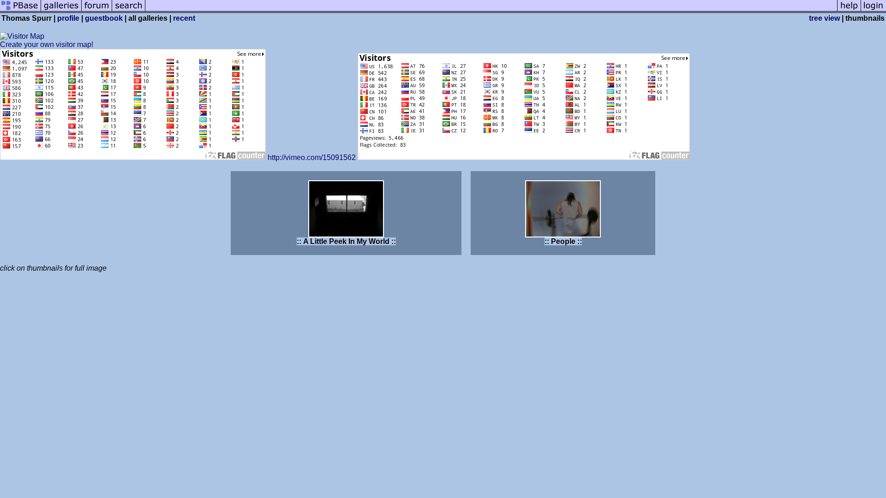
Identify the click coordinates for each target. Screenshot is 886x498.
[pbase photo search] (128, 10)
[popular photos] (491, 10)
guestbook (104, 18)
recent (184, 18)
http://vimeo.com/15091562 (312, 157)
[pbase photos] (20, 10)
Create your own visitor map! (46, 44)
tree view (824, 18)
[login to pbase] (873, 10)
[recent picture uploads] (61, 10)
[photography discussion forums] (97, 10)
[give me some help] (849, 10)
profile (68, 18)
